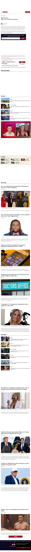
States (11, 361)
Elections (11, 116)
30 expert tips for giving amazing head (17, 159)
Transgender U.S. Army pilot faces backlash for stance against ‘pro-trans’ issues (14, 304)
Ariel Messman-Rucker (4, 512)
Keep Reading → (26, 210)
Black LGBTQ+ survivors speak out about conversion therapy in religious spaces (19, 357)
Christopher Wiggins (4, 189)
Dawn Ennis (3, 307)
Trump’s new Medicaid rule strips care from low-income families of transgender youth (15, 464)
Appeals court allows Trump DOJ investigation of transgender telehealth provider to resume (13, 245)
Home (2, 15)
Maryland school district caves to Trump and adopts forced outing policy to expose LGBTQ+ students (19, 339)
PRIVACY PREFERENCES (23, 541)
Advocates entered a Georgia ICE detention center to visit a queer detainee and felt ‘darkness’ (20, 113)
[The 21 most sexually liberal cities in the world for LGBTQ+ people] (13, 162)
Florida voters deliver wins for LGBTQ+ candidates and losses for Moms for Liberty (20, 118)
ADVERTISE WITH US (14, 541)
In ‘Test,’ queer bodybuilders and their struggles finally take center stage (20, 107)
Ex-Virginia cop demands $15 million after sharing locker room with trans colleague (19, 363)
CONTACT (2, 541)
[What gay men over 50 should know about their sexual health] (15, 522)
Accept (23, 547)
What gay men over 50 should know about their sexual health (14, 510)
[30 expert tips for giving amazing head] (13, 159)
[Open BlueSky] (14, 544)
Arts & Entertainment (13, 349)
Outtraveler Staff (5, 23)
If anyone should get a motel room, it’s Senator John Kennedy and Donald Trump (20, 369)
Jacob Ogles (3, 248)
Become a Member (22, 62)
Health (4, 15)
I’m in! (23, 38)
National (11, 337)
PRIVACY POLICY (19, 541)
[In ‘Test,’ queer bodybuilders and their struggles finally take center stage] (5, 106)
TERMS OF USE (28, 541)
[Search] (23, 12)
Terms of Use (24, 544)
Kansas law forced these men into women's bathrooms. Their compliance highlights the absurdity (19, 345)
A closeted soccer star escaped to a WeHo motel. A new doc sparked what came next (19, 351)
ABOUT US (5, 541)
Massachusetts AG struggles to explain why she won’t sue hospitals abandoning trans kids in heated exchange (15, 388)
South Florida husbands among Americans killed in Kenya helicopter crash (20, 101)
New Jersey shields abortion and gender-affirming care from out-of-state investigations (15, 186)
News (11, 99)
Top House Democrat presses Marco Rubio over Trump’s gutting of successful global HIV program (15, 432)
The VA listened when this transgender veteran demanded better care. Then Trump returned (15, 215)
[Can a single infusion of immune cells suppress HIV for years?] (23, 159)
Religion (11, 355)
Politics (11, 343)
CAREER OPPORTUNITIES (9, 541)
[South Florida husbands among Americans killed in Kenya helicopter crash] (5, 100)
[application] (16, 129)
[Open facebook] (12, 544)
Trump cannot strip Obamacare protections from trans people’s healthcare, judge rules (15, 275)
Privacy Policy (18, 544)
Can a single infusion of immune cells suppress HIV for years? (27, 160)
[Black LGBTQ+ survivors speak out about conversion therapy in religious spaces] (5, 356)
